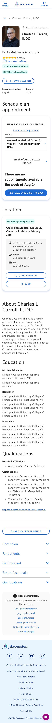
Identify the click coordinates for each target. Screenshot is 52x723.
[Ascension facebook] (9, 656)
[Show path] (4, 18)
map (28, 284)
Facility (9, 134)
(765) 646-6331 (28, 275)
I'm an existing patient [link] (26, 130)
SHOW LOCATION (20, 81)
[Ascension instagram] (42, 656)
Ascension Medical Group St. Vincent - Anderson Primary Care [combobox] (24, 143)
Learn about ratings (16, 61)
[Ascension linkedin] (20, 656)
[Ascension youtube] (31, 656)
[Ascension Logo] (26, 646)
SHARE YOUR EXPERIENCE (26, 531)
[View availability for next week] (46, 161)
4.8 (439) (21, 58)
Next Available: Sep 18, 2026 (26, 192)
